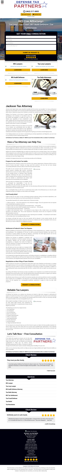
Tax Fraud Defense (11, 398)
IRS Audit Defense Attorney (14, 389)
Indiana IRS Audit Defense (31, 445)
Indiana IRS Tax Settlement (31, 448)
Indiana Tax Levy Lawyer (31, 444)
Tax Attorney (10, 380)
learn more (18, 70)
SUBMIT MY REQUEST (30, 52)
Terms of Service (31, 451)
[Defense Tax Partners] (31, 431)
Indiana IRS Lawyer (31, 442)
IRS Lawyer (9, 383)
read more (49, 420)
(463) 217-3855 (32, 11)
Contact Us (37, 14)
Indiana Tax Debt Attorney (31, 447)
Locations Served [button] (31, 454)
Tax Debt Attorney (11, 392)
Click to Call (26, 14)
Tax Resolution (10, 404)
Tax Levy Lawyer (11, 386)
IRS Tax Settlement (12, 395)
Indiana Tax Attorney (31, 441)
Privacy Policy (31, 450)
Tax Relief (9, 401)
